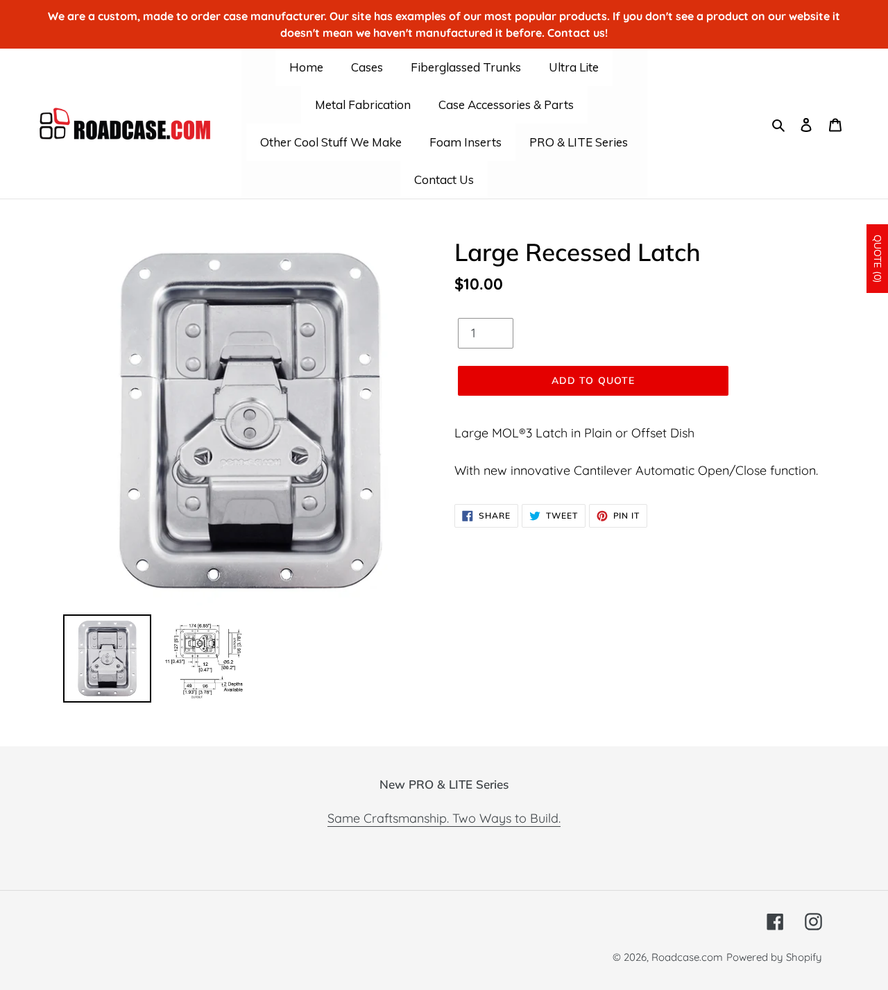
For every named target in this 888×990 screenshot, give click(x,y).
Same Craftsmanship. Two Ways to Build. (444, 818)
